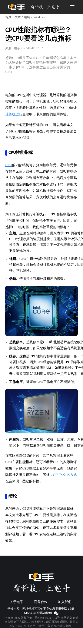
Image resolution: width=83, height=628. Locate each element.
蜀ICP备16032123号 (47, 617)
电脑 (27, 17)
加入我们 (65, 602)
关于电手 (16, 602)
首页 (8, 17)
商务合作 (40, 602)
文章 (18, 17)
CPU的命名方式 (65, 475)
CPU (8, 165)
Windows (38, 17)
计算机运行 (13, 114)
